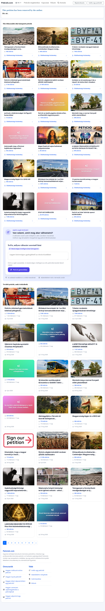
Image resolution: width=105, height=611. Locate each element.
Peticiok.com (7, 3)
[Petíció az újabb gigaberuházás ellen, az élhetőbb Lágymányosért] (52, 108)
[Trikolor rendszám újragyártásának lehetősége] (86, 42)
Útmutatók (8, 566)
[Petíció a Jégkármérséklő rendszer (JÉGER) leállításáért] (52, 75)
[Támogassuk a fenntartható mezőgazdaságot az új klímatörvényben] (18, 42)
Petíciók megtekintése (32, 3)
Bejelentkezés (79, 3)
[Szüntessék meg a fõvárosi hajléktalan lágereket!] (18, 141)
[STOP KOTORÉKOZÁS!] (52, 207)
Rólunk (53, 3)
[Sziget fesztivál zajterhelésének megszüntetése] (52, 141)
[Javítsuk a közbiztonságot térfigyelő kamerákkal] (18, 108)
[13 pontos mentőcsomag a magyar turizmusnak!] (86, 175)
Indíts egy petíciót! (95, 3)
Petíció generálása (20, 270)
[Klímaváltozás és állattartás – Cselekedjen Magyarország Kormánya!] (52, 42)
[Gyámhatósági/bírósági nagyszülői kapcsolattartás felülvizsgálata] (18, 208)
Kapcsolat (45, 3)
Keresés (63, 3)
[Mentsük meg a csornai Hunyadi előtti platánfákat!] (86, 108)
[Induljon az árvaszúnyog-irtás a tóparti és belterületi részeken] (86, 75)
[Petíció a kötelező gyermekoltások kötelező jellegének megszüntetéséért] (18, 75)
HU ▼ (19, 3)
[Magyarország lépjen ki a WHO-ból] (18, 174)
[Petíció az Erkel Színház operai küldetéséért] (86, 208)
